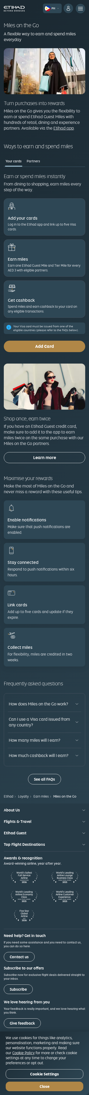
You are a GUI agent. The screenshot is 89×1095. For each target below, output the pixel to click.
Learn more (44, 457)
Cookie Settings (44, 1074)
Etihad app (63, 128)
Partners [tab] (33, 161)
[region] (44, 1063)
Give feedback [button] (22, 1023)
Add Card (44, 346)
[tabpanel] (44, 423)
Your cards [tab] (14, 161)
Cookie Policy (23, 1052)
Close (44, 1086)
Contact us (19, 956)
